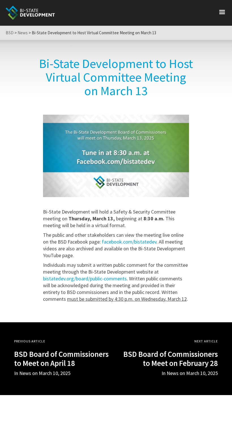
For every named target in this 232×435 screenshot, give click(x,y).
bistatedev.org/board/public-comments (85, 278)
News (173, 373)
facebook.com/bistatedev (129, 241)
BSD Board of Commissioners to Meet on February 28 (170, 358)
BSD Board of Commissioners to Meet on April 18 (61, 358)
